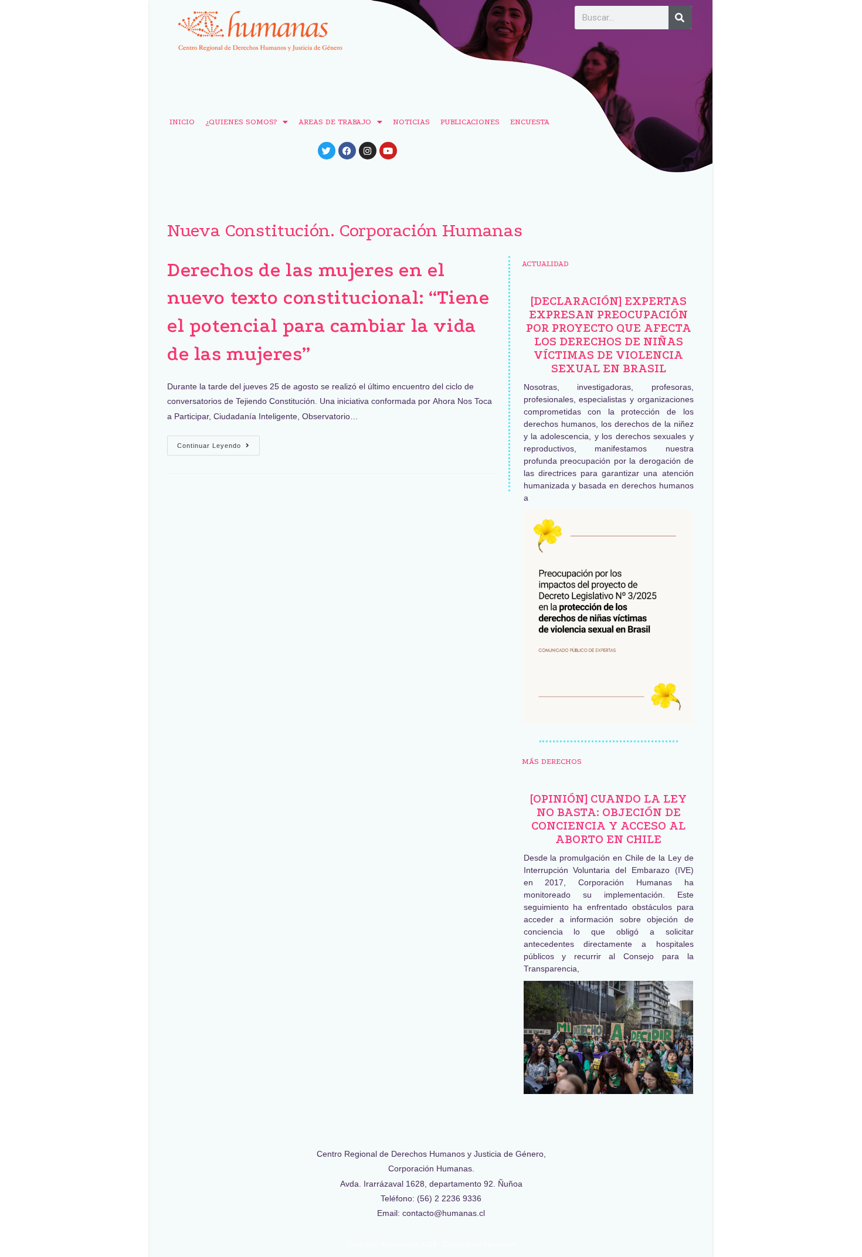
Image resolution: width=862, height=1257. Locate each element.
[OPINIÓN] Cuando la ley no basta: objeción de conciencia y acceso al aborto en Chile (608, 819)
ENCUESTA (529, 121)
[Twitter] (326, 150)
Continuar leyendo (218, 442)
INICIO (182, 121)
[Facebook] (347, 150)
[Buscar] (680, 17)
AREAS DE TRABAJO (334, 121)
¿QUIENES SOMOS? (241, 121)
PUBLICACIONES (470, 121)
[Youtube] (388, 150)
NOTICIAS (411, 121)
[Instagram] (367, 150)
